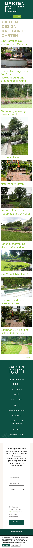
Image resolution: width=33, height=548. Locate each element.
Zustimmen (5, 545)
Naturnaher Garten (12, 183)
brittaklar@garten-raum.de (16, 410)
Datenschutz (13, 512)
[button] (10, 16)
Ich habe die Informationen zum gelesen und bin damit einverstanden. (15, 511)
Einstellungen (9, 540)
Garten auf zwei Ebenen (15, 273)
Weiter (29, 357)
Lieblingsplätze (10, 157)
